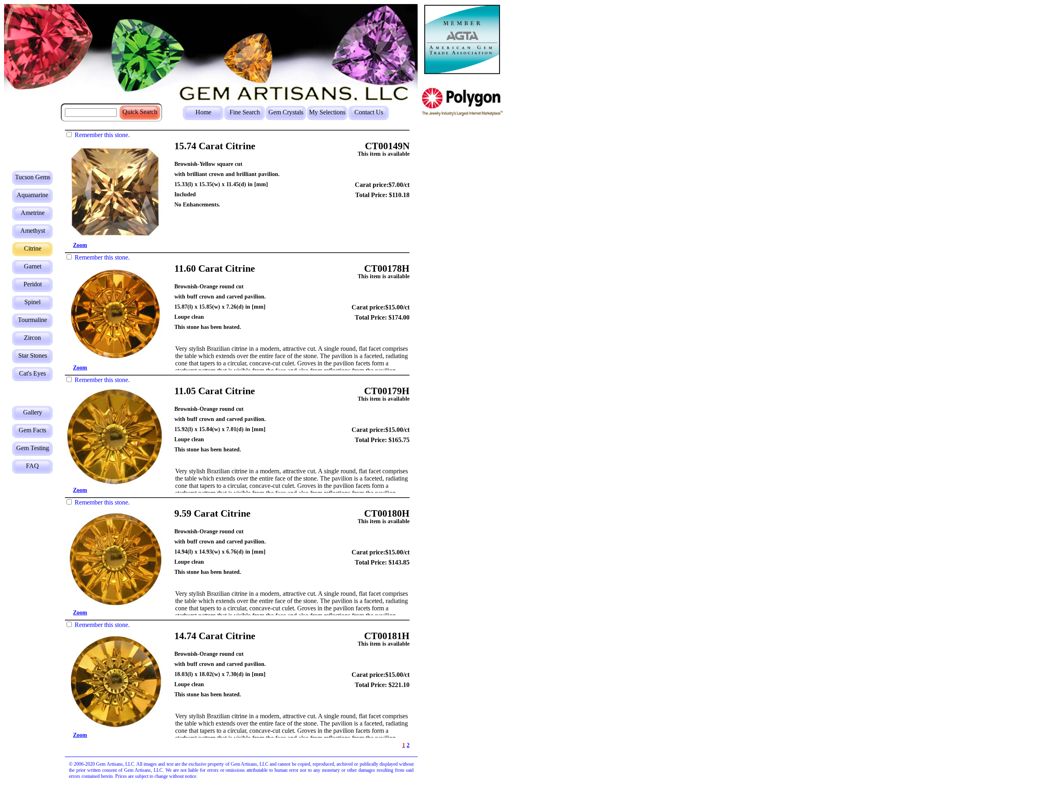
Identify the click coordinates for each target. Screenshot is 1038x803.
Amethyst (32, 230)
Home (203, 112)
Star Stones (32, 355)
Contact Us (368, 112)
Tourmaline (32, 319)
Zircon (32, 337)
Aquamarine (32, 194)
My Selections (327, 112)
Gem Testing (32, 447)
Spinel (32, 301)
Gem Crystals (285, 112)
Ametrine (33, 212)
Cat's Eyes (32, 373)
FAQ (32, 465)
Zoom (80, 245)
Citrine (32, 248)
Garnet (32, 266)
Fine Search (244, 112)
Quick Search (139, 111)
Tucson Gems (32, 177)
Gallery (32, 412)
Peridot (33, 284)
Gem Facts (32, 430)
